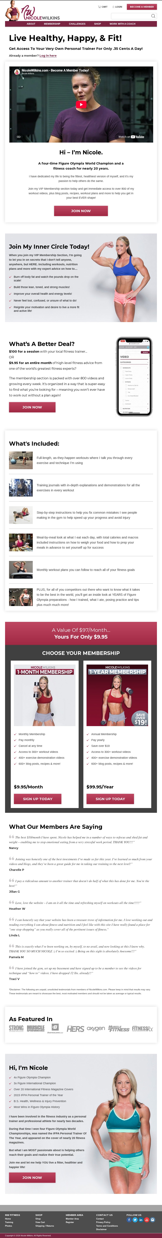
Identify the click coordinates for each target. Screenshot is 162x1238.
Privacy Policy (103, 1222)
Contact (100, 1219)
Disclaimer (101, 1229)
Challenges (77, 24)
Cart (105, 7)
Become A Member (142, 6)
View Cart (40, 1222)
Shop (97, 24)
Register (70, 1222)
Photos (8, 1226)
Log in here (48, 55)
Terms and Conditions (107, 1226)
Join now (81, 211)
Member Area (72, 1219)
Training (9, 1222)
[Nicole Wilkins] (40, 19)
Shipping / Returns (44, 1226)
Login (118, 7)
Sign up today (37, 799)
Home (8, 1219)
